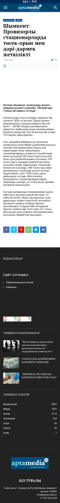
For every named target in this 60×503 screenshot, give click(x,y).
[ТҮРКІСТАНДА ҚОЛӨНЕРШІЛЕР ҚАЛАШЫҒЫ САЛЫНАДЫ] (11, 362)
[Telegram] (36, 230)
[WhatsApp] (28, 230)
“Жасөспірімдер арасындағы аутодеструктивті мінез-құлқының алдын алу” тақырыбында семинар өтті (37, 346)
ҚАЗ (25, 1)
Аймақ (18, 20)
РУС (34, 1)
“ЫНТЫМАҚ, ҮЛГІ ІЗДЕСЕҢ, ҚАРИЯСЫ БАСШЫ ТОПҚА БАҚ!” (39, 376)
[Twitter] (14, 230)
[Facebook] (6, 230)
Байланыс (11, 287)
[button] (5, 7)
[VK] (43, 230)
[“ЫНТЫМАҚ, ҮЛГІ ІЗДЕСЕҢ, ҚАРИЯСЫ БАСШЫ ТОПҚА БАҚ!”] (11, 378)
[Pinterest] (21, 230)
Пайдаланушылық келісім (19, 282)
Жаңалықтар (9, 20)
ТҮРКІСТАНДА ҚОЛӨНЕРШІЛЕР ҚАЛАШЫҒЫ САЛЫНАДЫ (39, 360)
